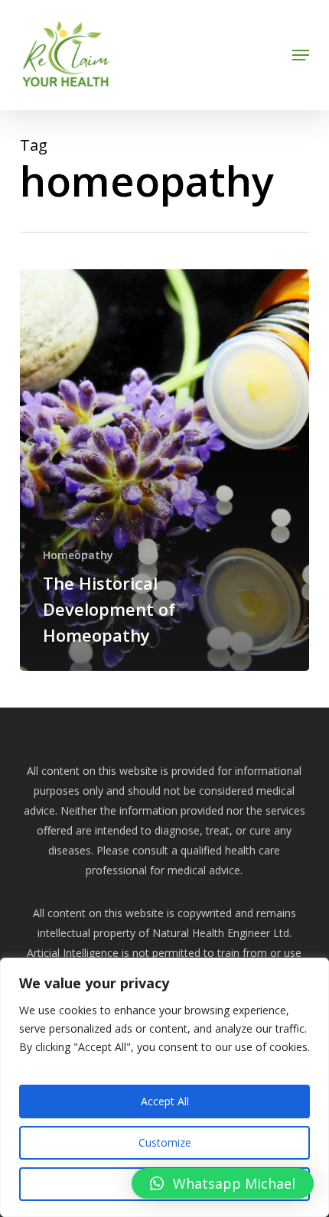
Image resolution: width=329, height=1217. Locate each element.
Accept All (165, 1101)
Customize (164, 1142)
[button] (300, 55)
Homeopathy (78, 555)
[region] (164, 1087)
